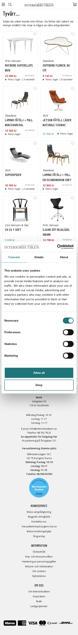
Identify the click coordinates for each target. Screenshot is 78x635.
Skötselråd (39, 551)
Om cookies (39, 571)
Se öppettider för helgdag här (39, 436)
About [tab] (64, 257)
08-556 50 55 (44, 474)
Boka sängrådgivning (39, 512)
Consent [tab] (14, 257)
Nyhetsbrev (39, 576)
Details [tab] (39, 257)
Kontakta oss (39, 521)
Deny (39, 385)
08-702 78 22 (44, 432)
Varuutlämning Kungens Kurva (39, 526)
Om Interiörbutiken (39, 591)
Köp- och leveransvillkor (39, 556)
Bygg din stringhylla (39, 516)
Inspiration (39, 596)
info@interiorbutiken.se (43, 428)
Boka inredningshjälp (39, 531)
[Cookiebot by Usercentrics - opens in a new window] (57, 246)
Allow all (39, 372)
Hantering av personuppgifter (39, 561)
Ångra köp (39, 536)
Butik (39, 601)
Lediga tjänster (39, 606)
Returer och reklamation (39, 566)
